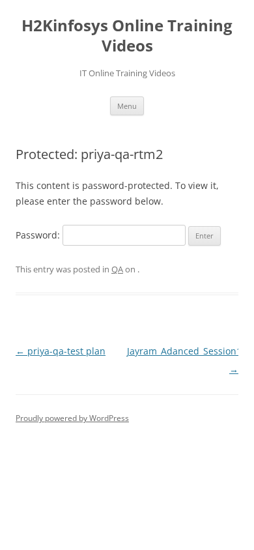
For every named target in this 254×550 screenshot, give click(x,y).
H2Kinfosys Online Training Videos (127, 36)
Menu (127, 106)
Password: (39, 235)
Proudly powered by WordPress (72, 418)
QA (117, 269)
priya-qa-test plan (61, 351)
